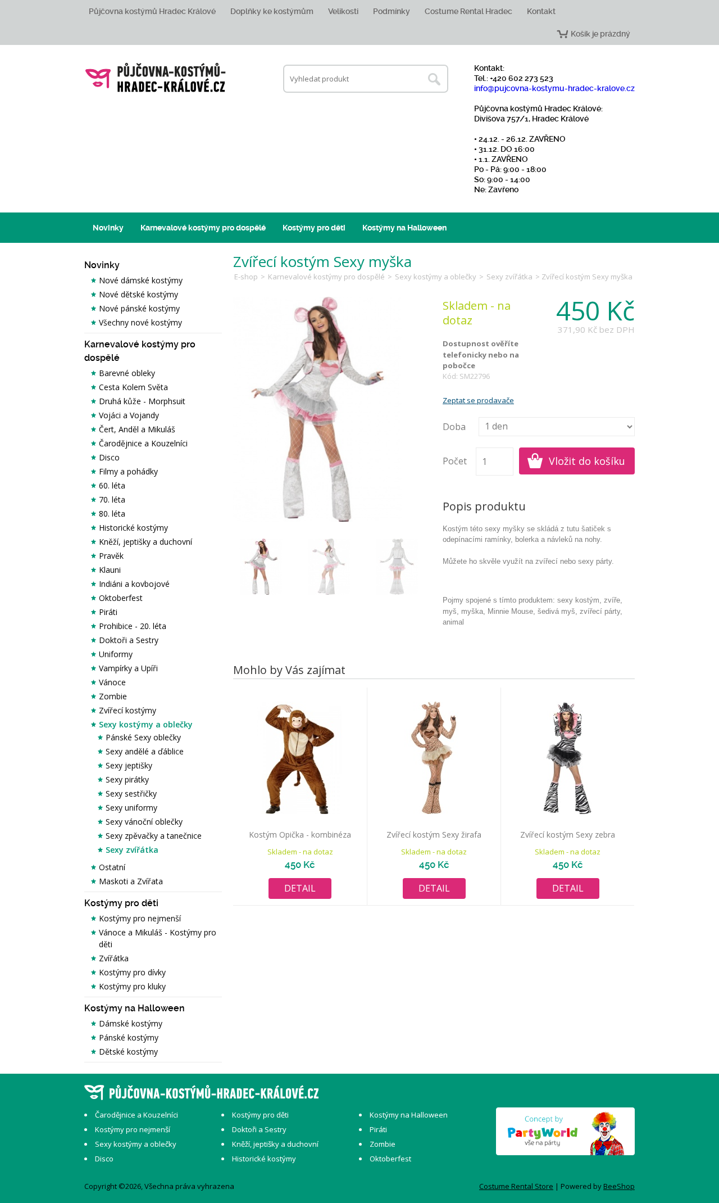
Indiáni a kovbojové (134, 583)
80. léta (112, 513)
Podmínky (391, 11)
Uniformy (116, 654)
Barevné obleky (127, 373)
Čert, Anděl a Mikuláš (137, 429)
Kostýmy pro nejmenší (140, 918)
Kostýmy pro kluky (132, 986)
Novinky (108, 227)
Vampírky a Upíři (128, 668)
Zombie (113, 696)
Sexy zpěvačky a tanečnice (154, 835)
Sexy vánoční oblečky (144, 821)
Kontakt (541, 11)
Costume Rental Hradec (468, 11)
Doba (454, 426)
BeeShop (619, 1186)
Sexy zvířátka (132, 849)
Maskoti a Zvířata (131, 881)
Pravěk (111, 555)
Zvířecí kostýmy (127, 710)
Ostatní (112, 867)
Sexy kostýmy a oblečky (146, 724)
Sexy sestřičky (131, 793)
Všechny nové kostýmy (140, 322)
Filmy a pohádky (128, 471)
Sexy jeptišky (129, 765)
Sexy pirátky (127, 779)
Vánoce (112, 682)
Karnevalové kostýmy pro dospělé (203, 227)
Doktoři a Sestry (128, 640)
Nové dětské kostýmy (138, 294)
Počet (455, 461)
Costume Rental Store (516, 1186)
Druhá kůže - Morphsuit (142, 401)
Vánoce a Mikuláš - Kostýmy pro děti (157, 938)
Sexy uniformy (131, 807)
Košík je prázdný (600, 33)
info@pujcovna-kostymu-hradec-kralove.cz (554, 88)
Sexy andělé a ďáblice (145, 751)
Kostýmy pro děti (314, 227)
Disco (109, 457)
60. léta (112, 485)
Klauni (110, 569)
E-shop (246, 277)
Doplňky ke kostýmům (271, 11)
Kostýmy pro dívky (132, 972)
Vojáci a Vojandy (129, 415)
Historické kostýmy (133, 527)
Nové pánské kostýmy (139, 308)
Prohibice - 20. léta (132, 626)
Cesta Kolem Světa (133, 387)
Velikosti (343, 11)
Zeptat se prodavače (478, 400)
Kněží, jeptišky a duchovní (145, 541)
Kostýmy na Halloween (404, 227)
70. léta (112, 499)
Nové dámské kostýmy (141, 280)
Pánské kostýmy (128, 1037)
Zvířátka (114, 958)
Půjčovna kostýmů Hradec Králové (152, 11)
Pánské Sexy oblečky (143, 737)
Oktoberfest (121, 598)
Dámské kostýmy (130, 1023)
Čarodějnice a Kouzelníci (143, 443)
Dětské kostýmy (128, 1051)
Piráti (108, 612)
